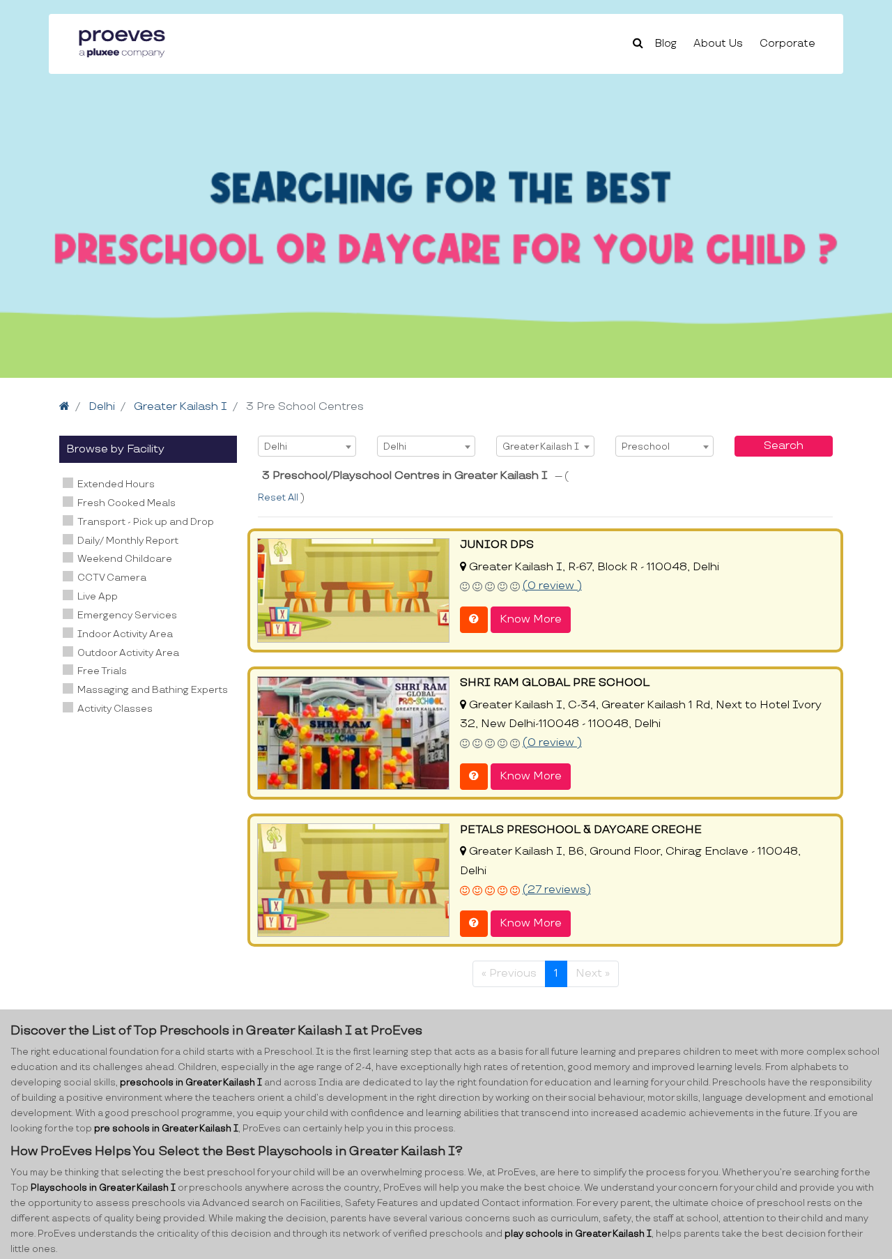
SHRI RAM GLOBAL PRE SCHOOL (554, 682)
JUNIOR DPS (497, 544)
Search (783, 445)
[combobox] (307, 446)
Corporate (787, 43)
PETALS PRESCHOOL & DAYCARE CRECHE (581, 830)
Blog (666, 43)
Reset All (279, 497)
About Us (718, 43)
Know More (531, 619)
